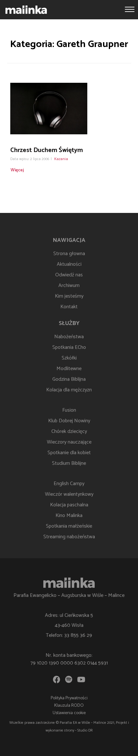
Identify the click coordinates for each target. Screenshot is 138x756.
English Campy (69, 483)
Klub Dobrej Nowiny (69, 420)
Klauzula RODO (69, 705)
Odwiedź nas (69, 275)
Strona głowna (69, 253)
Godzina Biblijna (69, 379)
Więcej (17, 170)
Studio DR (85, 730)
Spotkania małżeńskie (69, 526)
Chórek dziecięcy (69, 431)
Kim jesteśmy (69, 296)
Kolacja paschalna (69, 505)
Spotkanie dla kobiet (69, 452)
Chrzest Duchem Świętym (46, 150)
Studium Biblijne (69, 463)
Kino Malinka (69, 515)
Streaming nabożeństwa (69, 536)
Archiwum (69, 285)
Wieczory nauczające (69, 442)
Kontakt (69, 306)
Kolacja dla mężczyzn (69, 390)
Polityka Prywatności (69, 698)
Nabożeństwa (69, 336)
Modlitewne (69, 368)
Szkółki (69, 358)
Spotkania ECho (69, 347)
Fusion (69, 410)
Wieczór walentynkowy (69, 494)
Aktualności (69, 264)
